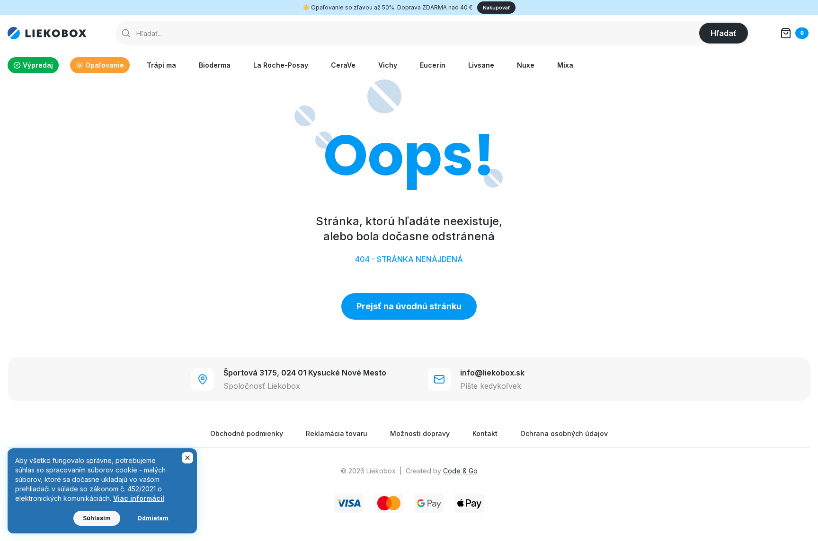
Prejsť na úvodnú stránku (409, 306)
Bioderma (215, 65)
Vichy (387, 65)
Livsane (481, 65)
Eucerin (432, 65)
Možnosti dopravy (420, 433)
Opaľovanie (104, 65)
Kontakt (485, 433)
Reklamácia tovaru (336, 433)
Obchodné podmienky (246, 433)
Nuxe (525, 65)
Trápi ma (161, 65)
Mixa (565, 65)
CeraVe (343, 65)
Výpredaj (38, 65)
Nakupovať (496, 7)
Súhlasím (97, 518)
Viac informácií (138, 498)
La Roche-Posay (280, 65)
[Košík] (794, 33)
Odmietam (153, 518)
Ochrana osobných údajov (564, 433)
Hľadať (724, 33)
